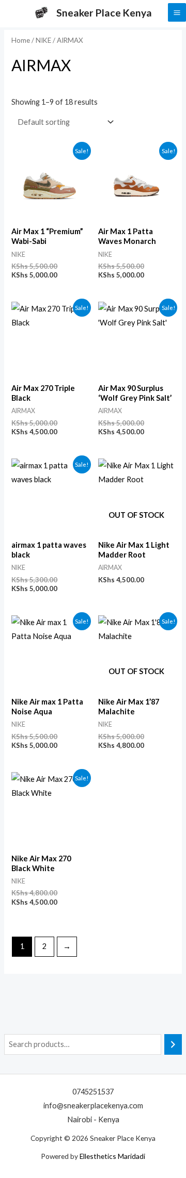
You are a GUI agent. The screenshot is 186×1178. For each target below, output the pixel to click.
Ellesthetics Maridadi (112, 1156)
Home (20, 40)
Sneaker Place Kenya (104, 13)
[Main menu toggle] (177, 12)
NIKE (43, 40)
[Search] (173, 1044)
